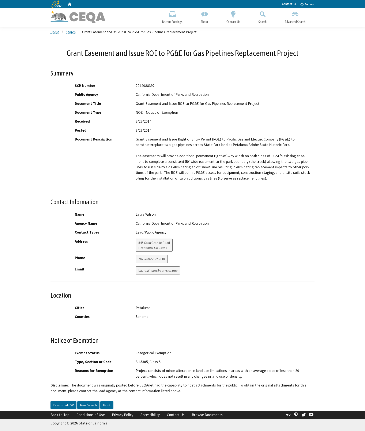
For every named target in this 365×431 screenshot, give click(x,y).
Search (262, 22)
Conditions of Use (90, 414)
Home (54, 32)
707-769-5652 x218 (151, 259)
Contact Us (289, 4)
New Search (88, 405)
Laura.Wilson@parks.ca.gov (157, 270)
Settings (309, 4)
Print (107, 405)
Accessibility (150, 414)
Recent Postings (172, 22)
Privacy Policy (122, 414)
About (204, 22)
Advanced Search (295, 22)
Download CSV (63, 405)
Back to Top (59, 414)
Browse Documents (207, 414)
